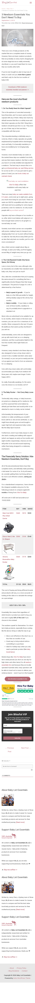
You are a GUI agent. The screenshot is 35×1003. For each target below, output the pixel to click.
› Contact (24, 971)
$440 (18, 513)
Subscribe (17, 738)
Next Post (26, 748)
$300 (18, 536)
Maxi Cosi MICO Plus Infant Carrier (8, 515)
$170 (24, 557)
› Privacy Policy (21, 968)
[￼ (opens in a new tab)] (9, 528)
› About (11, 968)
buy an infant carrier (16, 210)
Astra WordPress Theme (21, 978)
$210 (24, 513)
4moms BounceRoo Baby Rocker (8, 559)
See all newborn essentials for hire (17, 679)
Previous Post (9, 748)
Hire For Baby (21, 492)
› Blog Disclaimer (13, 971)
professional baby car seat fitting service (19, 168)
